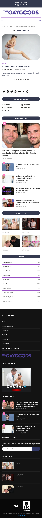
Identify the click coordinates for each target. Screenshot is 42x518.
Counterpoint (21, 262)
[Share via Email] (28, 79)
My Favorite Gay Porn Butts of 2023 (16, 66)
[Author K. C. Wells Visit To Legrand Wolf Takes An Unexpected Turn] (8, 179)
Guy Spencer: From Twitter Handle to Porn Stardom (28, 189)
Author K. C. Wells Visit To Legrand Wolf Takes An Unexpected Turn (25, 178)
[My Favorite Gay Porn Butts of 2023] (21, 47)
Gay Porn (21, 284)
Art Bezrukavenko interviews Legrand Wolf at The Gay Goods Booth (27, 202)
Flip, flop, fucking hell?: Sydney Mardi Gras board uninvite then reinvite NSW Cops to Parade (19, 153)
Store (17, 2)
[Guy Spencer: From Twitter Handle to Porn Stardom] (8, 191)
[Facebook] (15, 5)
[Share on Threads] (23, 79)
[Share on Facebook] (16, 79)
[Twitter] (18, 5)
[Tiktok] (26, 5)
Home (3, 26)
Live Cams (24, 2)
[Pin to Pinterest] (20, 79)
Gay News (21, 279)
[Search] (40, 21)
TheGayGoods (21, 515)
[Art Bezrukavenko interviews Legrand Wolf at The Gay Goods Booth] (8, 203)
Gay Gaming (21, 275)
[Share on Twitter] (18, 79)
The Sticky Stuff (21, 297)
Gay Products (21, 288)
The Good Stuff (21, 292)
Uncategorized (21, 301)
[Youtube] (23, 5)
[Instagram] (20, 5)
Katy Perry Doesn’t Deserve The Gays (27, 165)
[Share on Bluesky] (25, 79)
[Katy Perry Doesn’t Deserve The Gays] (8, 167)
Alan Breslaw (8, 69)
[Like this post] (14, 79)
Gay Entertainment (21, 271)
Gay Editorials (21, 266)
